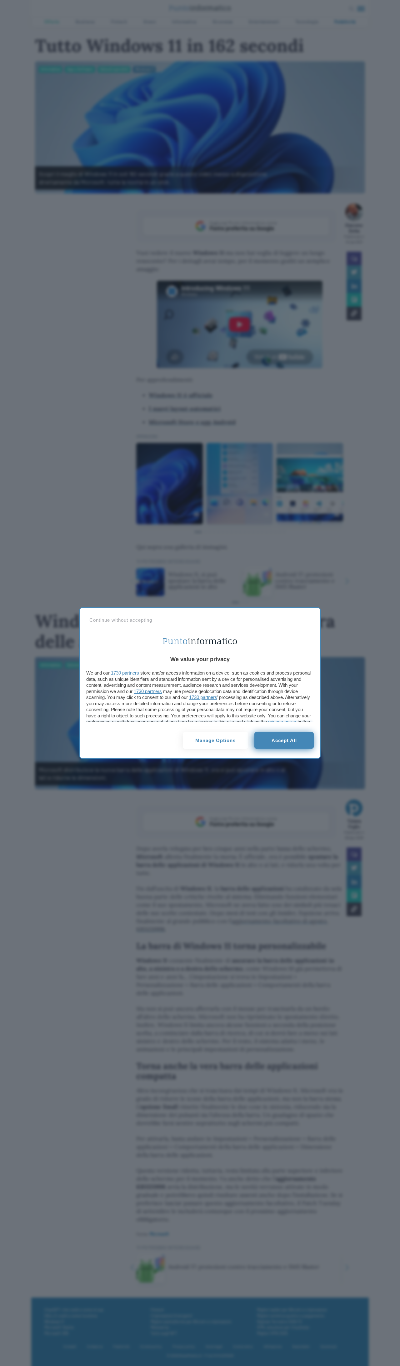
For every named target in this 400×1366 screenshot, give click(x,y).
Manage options (215, 740)
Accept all (284, 740)
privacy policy (282, 721)
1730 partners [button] (125, 672)
